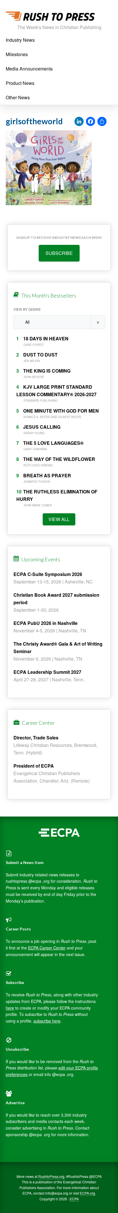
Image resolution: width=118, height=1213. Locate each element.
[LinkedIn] (79, 122)
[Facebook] (90, 122)
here (10, 1008)
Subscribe (59, 253)
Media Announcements (29, 68)
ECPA (74, 1198)
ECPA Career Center (47, 948)
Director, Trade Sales (35, 737)
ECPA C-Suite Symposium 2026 (47, 574)
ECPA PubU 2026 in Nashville (45, 623)
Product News (20, 83)
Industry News (20, 40)
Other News (18, 97)
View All (59, 519)
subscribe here (47, 1021)
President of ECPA (33, 765)
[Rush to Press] (50, 17)
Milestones (17, 54)
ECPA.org (87, 1193)
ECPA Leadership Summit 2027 (47, 672)
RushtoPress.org (51, 1176)
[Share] (102, 122)
